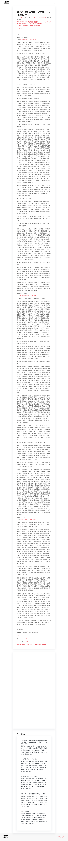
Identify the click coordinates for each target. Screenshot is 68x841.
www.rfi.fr (19, 28)
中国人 (42, 17)
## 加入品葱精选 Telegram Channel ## (28, 25)
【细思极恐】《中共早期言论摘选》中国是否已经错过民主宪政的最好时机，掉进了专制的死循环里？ (34, 742)
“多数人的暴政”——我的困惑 (29, 759)
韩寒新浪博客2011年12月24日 (28, 296)
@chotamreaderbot (31, 642)
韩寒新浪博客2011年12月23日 (28, 39)
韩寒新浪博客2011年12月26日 (28, 519)
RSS (48, 3)
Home (43, 3)
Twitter (60, 3)
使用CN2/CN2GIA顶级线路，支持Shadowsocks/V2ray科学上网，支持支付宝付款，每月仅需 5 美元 (34, 22)
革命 (35, 17)
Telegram (54, 3)
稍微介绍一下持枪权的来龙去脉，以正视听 (33, 794)
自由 (38, 17)
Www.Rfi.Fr (21, 17)
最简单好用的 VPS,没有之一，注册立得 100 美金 (31, 645)
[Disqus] (34, 673)
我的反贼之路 (25, 811)
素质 (45, 17)
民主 (40, 17)
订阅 (18, 635)
